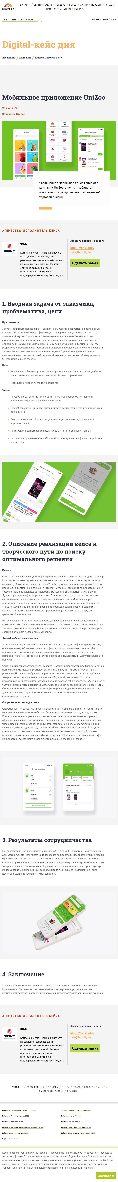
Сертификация (43, 5)
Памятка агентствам (58, 9)
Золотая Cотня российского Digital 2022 (76, 1110)
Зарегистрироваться (100, 19)
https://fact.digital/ (82, 247)
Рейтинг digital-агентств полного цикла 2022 (78, 1133)
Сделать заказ (85, 263)
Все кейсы (8, 57)
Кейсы (73, 5)
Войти (113, 19)
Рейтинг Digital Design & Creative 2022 (76, 1127)
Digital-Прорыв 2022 (10, 1139)
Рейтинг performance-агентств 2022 (15, 1116)
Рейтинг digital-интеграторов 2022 (15, 1133)
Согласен (106, 1176)
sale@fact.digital (81, 252)
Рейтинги (24, 5)
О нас (108, 5)
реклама (79, 9)
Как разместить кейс (48, 57)
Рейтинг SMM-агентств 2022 (71, 1121)
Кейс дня (25, 57)
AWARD (84, 5)
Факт (24, 244)
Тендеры (60, 5)
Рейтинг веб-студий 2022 (71, 1116)
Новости (96, 5)
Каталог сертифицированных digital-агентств (19, 1110)
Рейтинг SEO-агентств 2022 (12, 1121)
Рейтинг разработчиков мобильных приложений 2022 (22, 1127)
